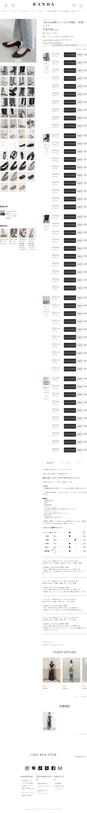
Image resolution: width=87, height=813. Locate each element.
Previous (1, 41)
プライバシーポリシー (45, 787)
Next (35, 41)
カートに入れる (70, 55)
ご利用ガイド (26, 780)
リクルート (59, 789)
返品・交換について (28, 789)
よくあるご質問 (27, 783)
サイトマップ (42, 793)
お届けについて (27, 786)
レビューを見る (51, 40)
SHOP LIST (59, 786)
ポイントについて (28, 793)
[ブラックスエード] (18, 40)
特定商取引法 (42, 783)
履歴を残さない (81, 756)
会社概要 (58, 783)
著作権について (43, 790)
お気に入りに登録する (85, 54)
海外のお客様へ (27, 795)
